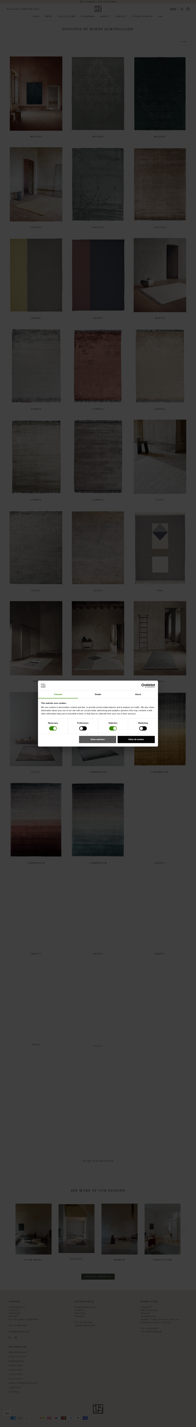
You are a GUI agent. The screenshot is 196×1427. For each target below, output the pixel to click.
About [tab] (138, 694)
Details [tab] (98, 694)
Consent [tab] (58, 694)
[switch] (83, 728)
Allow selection (97, 739)
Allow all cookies (136, 739)
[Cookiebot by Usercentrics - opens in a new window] (143, 686)
